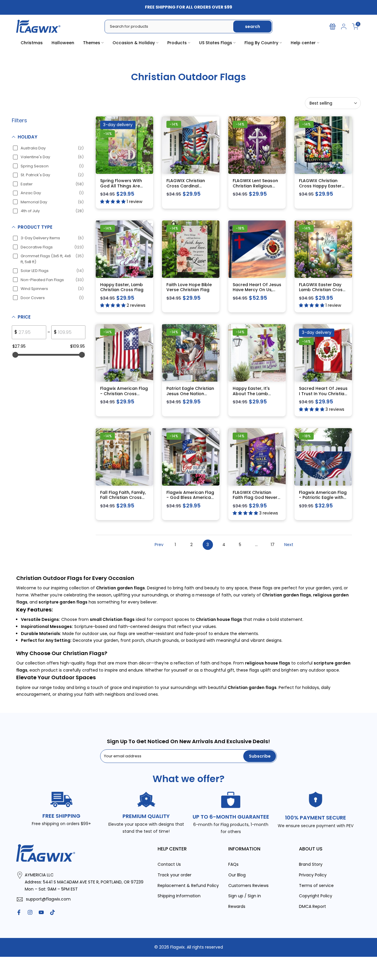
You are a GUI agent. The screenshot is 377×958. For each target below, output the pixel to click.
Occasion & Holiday (134, 43)
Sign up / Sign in (244, 896)
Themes (91, 43)
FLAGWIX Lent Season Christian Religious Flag (255, 186)
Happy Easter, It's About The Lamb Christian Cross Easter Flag (256, 396)
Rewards (236, 906)
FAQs (233, 864)
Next (288, 545)
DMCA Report (312, 906)
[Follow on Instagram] (30, 912)
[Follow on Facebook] (19, 912)
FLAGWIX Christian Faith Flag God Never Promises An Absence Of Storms (256, 500)
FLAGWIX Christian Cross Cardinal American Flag (185, 186)
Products (177, 43)
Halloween (63, 43)
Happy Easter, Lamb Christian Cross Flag (121, 287)
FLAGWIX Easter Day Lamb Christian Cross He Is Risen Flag (322, 290)
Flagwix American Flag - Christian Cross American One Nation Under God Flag (124, 396)
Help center (303, 43)
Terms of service (316, 885)
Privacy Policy (313, 875)
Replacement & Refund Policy (188, 885)
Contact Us (169, 864)
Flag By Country (261, 43)
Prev (159, 545)
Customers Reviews (248, 885)
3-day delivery (118, 125)
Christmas (32, 43)
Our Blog (237, 875)
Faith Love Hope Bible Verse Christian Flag (189, 287)
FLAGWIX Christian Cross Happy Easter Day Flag (320, 186)
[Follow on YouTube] (41, 912)
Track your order (174, 875)
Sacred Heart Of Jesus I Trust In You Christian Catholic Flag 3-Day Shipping (323, 396)
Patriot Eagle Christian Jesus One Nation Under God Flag (190, 393)
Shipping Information (179, 896)
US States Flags (215, 43)
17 (273, 545)
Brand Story (311, 864)
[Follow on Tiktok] (52, 912)
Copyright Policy (315, 896)
